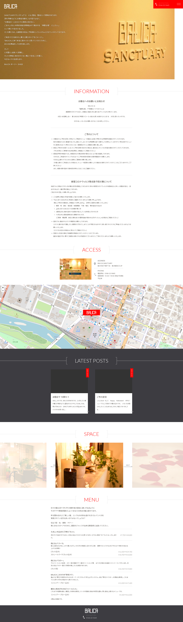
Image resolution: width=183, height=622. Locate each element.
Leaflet (164, 348)
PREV (55, 465)
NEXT (128, 465)
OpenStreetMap (172, 348)
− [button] (3, 290)
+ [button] (3, 287)
